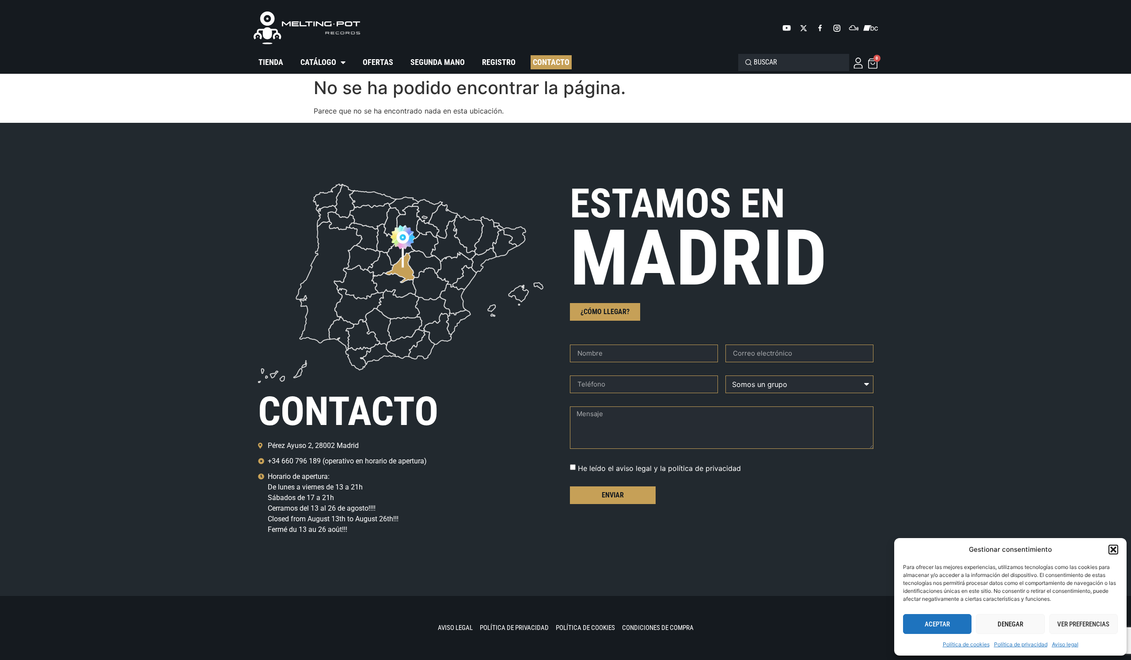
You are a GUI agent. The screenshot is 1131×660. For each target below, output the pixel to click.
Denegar (1010, 624)
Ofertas (378, 62)
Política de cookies (966, 644)
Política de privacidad (1021, 644)
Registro (499, 62)
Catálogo (318, 62)
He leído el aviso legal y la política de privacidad (659, 468)
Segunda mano (437, 62)
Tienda (270, 62)
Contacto (551, 62)
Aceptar (937, 624)
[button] (1113, 549)
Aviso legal (1065, 644)
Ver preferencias (1083, 624)
